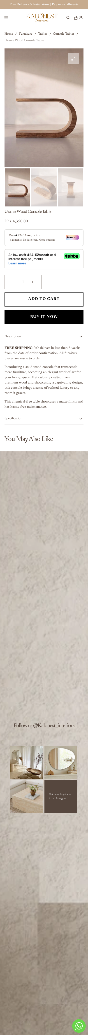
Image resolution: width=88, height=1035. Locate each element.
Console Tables (63, 34)
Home (9, 34)
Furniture (25, 34)
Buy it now (44, 317)
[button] (68, 18)
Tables (42, 34)
